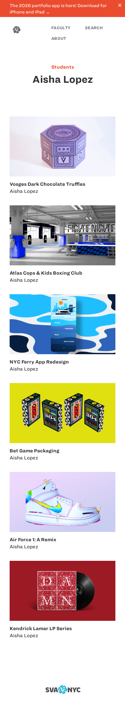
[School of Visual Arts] (62, 689)
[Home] (17, 30)
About (58, 38)
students (62, 67)
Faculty (61, 28)
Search (94, 28)
